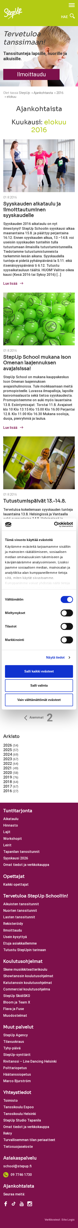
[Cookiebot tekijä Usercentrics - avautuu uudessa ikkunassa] (55, 524)
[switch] (67, 612)
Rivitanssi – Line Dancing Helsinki (30, 1061)
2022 (10, 763)
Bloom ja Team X (16, 1002)
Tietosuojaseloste (18, 1147)
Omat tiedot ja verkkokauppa (26, 865)
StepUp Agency (15, 1035)
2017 (10, 786)
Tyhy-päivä (12, 1048)
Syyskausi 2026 (15, 858)
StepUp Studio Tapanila (22, 1120)
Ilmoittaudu (31, 74)
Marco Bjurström (17, 1081)
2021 (10, 768)
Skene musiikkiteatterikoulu (25, 969)
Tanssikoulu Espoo (18, 1107)
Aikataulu (10, 819)
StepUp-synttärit (17, 1055)
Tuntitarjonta (17, 811)
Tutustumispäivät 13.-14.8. (34, 501)
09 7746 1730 (21, 1175)
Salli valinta (39, 685)
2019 (10, 777)
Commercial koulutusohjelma (26, 989)
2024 (10, 754)
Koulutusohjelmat (22, 961)
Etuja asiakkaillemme (20, 943)
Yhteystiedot (17, 1092)
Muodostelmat (15, 1015)
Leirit (7, 845)
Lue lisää (10, 283)
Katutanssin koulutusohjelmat (27, 983)
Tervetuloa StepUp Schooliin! (35, 896)
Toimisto (10, 1100)
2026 (10, 745)
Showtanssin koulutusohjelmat (28, 976)
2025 (10, 749)
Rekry (7, 1133)
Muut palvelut (18, 1027)
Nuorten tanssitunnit (20, 911)
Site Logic (68, 1219)
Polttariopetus (15, 1068)
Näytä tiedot (55, 657)
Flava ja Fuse (13, 1009)
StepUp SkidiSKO (16, 996)
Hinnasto (10, 825)
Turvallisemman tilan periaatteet (29, 1140)
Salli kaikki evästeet (39, 671)
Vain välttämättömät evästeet (39, 700)
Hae (65, 17)
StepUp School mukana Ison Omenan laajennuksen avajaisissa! (37, 362)
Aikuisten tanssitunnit (21, 904)
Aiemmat (36, 717)
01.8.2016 (10, 197)
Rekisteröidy (13, 924)
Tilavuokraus (13, 1042)
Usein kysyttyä (15, 937)
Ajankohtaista (18, 1186)
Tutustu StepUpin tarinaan (24, 950)
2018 (10, 781)
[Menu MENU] (72, 5)
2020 (10, 772)
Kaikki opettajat (16, 884)
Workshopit (12, 839)
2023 (10, 759)
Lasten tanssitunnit (19, 917)
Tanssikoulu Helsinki (19, 1114)
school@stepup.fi (17, 1166)
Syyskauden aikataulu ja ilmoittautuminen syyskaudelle (32, 209)
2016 (10, 791)
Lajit (6, 832)
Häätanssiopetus (17, 1074)
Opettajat (13, 876)
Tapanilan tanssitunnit (21, 852)
